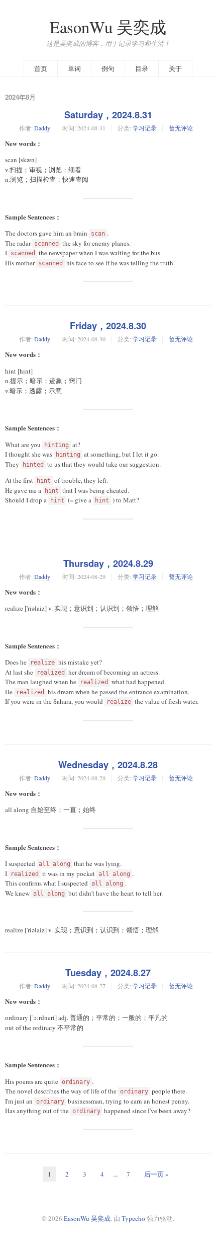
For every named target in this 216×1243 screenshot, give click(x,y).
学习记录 (145, 128)
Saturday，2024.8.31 (108, 114)
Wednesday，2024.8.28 (108, 764)
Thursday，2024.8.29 (108, 563)
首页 (40, 68)
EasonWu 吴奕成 (108, 27)
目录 (141, 68)
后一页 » (156, 1174)
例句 (108, 68)
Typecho (133, 1218)
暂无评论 (181, 128)
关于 (175, 68)
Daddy (42, 128)
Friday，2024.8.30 (108, 325)
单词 (74, 68)
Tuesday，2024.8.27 (108, 972)
